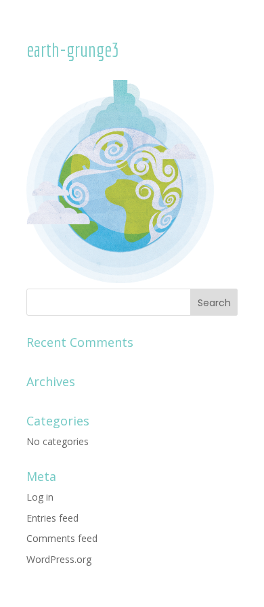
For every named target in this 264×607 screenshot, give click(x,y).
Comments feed (61, 538)
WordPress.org (58, 559)
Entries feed (52, 517)
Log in (39, 496)
